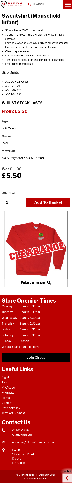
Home (6, 397)
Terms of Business (13, 413)
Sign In (6, 377)
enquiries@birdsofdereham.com (33, 442)
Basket (66, 474)
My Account (9, 387)
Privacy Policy (11, 408)
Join (4, 382)
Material (8, 151)
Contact (7, 403)
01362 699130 (22, 434)
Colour (6, 136)
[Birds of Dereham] (12, 4)
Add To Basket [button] (48, 202)
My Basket (8, 392)
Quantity (8, 192)
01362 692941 (22, 430)
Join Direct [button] (36, 357)
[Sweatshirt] (36, 249)
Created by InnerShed (36, 478)
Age (5, 121)
